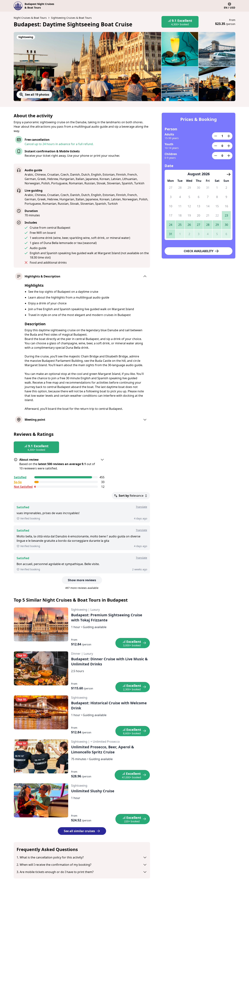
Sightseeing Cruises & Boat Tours (71, 17)
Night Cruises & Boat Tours (30, 17)
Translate (141, 506)
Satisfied (20, 477)
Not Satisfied (23, 487)
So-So (18, 482)
